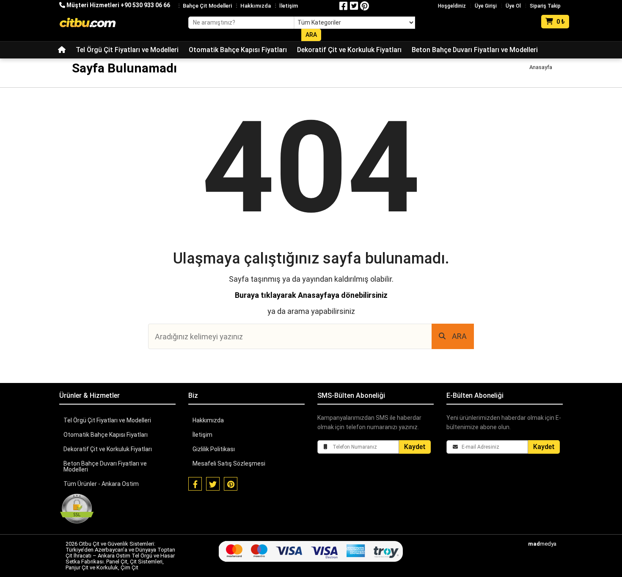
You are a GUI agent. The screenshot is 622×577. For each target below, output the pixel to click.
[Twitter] (354, 6)
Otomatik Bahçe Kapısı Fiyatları (238, 50)
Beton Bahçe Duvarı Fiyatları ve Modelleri (475, 50)
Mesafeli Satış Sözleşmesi (229, 463)
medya (542, 544)
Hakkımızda (255, 6)
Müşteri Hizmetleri (117, 5)
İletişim (288, 6)
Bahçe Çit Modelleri (207, 6)
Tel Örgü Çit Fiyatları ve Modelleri (127, 50)
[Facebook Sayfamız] (195, 484)
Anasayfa (540, 67)
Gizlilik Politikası (214, 449)
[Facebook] (343, 6)
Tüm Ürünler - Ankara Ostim (101, 484)
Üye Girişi (486, 6)
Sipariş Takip (545, 6)
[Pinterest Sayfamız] (230, 484)
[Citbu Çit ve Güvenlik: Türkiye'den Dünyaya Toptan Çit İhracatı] (87, 22)
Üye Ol (513, 6)
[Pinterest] (364, 6)
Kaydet (415, 447)
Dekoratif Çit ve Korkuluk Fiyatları (349, 50)
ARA (459, 336)
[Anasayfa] (62, 50)
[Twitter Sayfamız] (213, 484)
